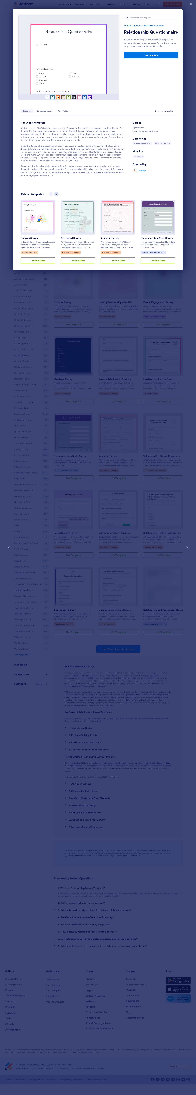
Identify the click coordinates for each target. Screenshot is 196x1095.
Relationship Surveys (153, 25)
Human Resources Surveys (153, 252)
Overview (27, 111)
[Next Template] (187, 547)
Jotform (142, 170)
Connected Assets (44, 111)
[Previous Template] (9, 547)
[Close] (191, 4)
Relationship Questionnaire (151, 32)
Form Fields (63, 111)
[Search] (127, 17)
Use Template (151, 55)
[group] (38, 234)
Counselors (138, 156)
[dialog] (98, 547)
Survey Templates (132, 25)
